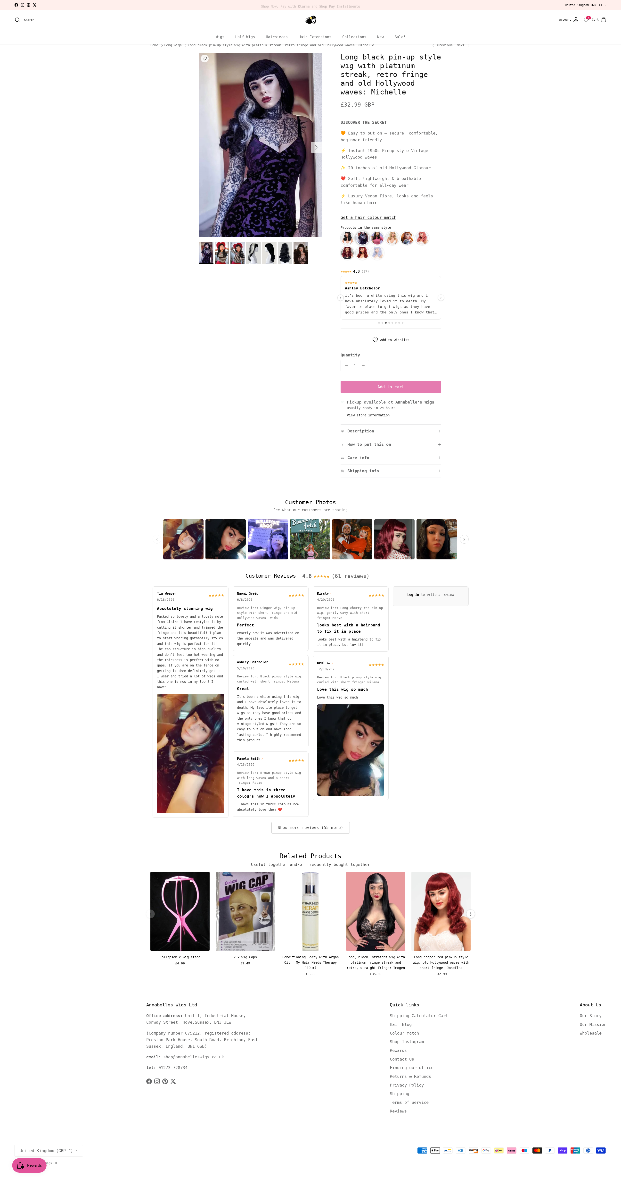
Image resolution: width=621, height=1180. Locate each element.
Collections (354, 37)
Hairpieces (277, 37)
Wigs (220, 37)
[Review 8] (402, 323)
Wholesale (591, 1033)
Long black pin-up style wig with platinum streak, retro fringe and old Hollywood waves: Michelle (281, 45)
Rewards (398, 1050)
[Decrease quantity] (345, 365)
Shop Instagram (407, 1041)
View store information (368, 415)
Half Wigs (245, 37)
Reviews (398, 1111)
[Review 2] (382, 323)
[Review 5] (392, 323)
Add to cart (390, 386)
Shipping (399, 1093)
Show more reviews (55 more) (310, 827)
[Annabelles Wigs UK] (310, 20)
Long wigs (173, 45)
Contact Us (402, 1059)
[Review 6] (396, 323)
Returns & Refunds (410, 1076)
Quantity (350, 355)
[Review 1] (379, 323)
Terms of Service (409, 1102)
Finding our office (411, 1067)
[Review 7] (399, 323)
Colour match (404, 1033)
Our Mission (593, 1024)
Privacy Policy (407, 1085)
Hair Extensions (315, 37)
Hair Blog (401, 1024)
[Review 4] (389, 323)
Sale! (400, 37)
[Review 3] (386, 323)
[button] (347, 238)
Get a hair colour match (368, 217)
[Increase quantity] (364, 365)
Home (154, 45)
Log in (413, 595)
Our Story (591, 1015)
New (380, 37)
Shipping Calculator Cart (419, 1015)
